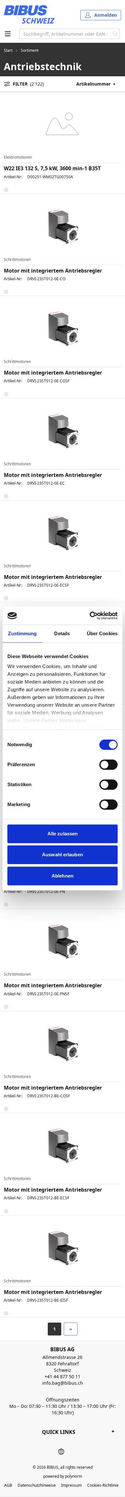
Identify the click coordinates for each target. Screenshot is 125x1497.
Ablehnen (62, 876)
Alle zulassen (62, 833)
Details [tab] (62, 633)
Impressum (71, 1485)
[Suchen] (115, 34)
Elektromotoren (18, 157)
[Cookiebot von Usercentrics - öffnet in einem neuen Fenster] (90, 615)
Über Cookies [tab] (102, 633)
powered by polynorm (62, 1476)
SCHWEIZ (38, 20)
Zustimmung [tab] (22, 633)
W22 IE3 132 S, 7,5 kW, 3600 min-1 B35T (52, 168)
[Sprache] (61, 1451)
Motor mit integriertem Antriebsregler (53, 270)
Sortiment (29, 50)
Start (8, 50)
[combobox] (65, 34)
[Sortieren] (98, 84)
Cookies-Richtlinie (103, 1485)
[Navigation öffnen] (7, 34)
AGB (8, 1485)
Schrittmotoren (17, 259)
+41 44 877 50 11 (62, 1376)
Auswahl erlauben (62, 854)
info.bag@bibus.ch (62, 1383)
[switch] (108, 764)
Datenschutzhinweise (37, 1485)
